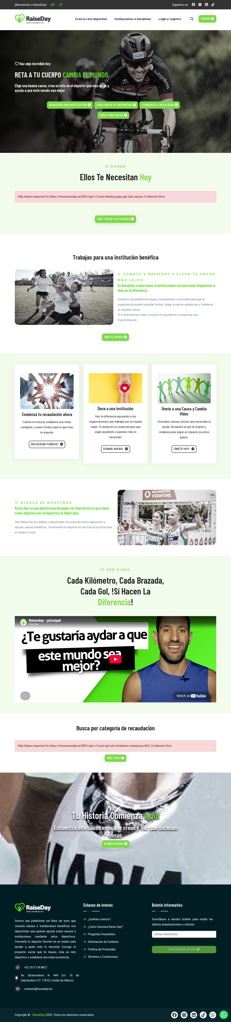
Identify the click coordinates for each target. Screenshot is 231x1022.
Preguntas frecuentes (101, 934)
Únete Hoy (182, 449)
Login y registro (169, 19)
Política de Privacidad (101, 949)
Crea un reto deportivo (114, 104)
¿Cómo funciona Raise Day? (105, 927)
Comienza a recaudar (158, 104)
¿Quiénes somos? (99, 919)
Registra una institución (68, 104)
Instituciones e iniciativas (133, 19)
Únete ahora (114, 337)
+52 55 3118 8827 (35, 967)
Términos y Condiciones (102, 956)
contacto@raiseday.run (37, 989)
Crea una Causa (112, 115)
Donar (206, 18)
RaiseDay (38, 1015)
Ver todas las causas (114, 219)
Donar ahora (113, 449)
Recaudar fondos (45, 444)
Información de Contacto (103, 941)
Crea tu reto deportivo (91, 19)
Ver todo (114, 758)
